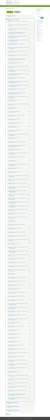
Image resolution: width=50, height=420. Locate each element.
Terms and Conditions (8, 6)
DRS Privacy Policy (30, 418)
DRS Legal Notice (25, 418)
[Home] (13, 2)
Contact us (20, 6)
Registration (15, 6)
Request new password (40, 16)
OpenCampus (9, 418)
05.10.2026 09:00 (38, 28)
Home (3, 6)
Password (37, 13)
